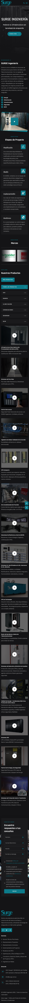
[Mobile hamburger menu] (26, 3)
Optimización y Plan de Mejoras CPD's (13, 954)
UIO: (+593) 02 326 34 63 (12, 981)
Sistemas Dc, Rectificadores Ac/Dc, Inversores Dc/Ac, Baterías (14, 566)
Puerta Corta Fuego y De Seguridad (11, 768)
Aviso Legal (4, 998)
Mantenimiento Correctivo (10, 945)
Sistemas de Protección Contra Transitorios (13, 798)
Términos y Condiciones (8, 1000)
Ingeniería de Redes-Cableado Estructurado (13, 440)
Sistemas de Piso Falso (7, 379)
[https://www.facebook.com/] (3, 930)
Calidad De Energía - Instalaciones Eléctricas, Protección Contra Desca (13, 702)
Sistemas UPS (5, 737)
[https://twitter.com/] (6, 930)
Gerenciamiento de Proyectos (11, 948)
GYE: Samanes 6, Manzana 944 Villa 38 (16, 973)
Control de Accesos (6, 409)
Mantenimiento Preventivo (10, 942)
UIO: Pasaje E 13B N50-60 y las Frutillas (16, 970)
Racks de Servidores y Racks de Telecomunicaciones (10, 635)
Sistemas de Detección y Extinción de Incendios (14, 666)
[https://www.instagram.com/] (10, 930)
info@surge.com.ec (11, 977)
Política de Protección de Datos (17, 998)
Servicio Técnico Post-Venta (10, 939)
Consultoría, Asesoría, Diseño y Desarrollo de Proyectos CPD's (15, 958)
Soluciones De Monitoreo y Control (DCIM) (12, 535)
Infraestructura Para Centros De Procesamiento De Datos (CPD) (10, 348)
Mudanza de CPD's (8, 951)
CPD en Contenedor (6, 599)
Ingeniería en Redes (8, 962)
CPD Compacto (5, 470)
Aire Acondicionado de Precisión (10, 505)
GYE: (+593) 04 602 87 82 (12, 983)
